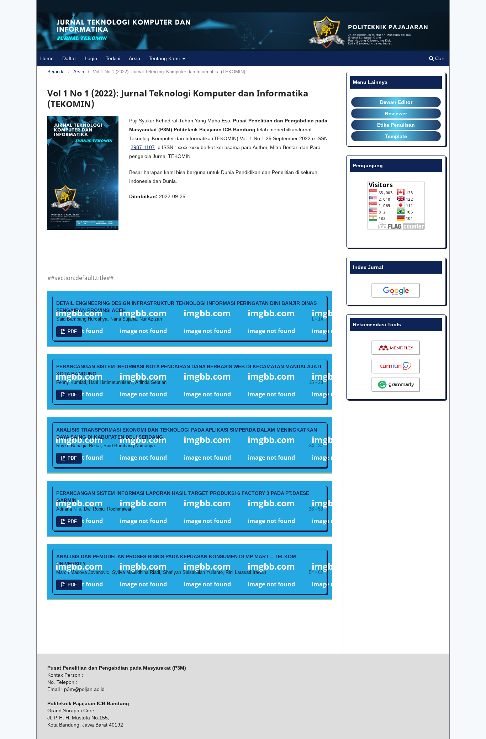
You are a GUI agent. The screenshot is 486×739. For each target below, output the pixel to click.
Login (91, 58)
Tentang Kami (165, 58)
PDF (71, 331)
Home (47, 58)
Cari (439, 58)
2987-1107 (143, 147)
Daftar (69, 58)
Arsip (134, 58)
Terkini (113, 58)
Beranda (55, 71)
